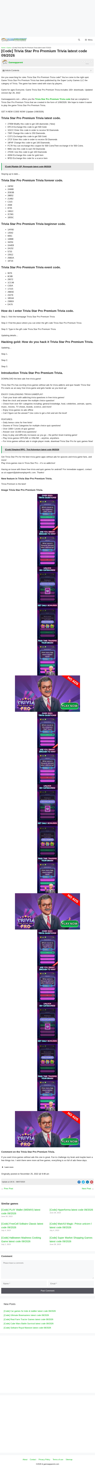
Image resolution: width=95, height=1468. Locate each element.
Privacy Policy (44, 1459)
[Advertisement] (47, 18)
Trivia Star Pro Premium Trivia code (52, 99)
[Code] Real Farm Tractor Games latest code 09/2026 (28, 1319)
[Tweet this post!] (83, 1183)
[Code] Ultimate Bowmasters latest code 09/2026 (26, 1315)
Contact (33, 1459)
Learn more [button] (9, 1167)
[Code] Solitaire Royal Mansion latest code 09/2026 (27, 1328)
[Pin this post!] (91, 1183)
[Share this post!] (79, 1183)
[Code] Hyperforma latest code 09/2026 (71, 1209)
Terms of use (58, 1459)
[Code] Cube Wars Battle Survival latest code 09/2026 (28, 1323)
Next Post (86, 1188)
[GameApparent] (14, 40)
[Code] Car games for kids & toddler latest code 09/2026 (30, 1311)
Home (3, 48)
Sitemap (69, 1459)
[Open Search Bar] (79, 40)
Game (9, 48)
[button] (47, 512)
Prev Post (8, 1188)
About (25, 1459)
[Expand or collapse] (90, 70)
